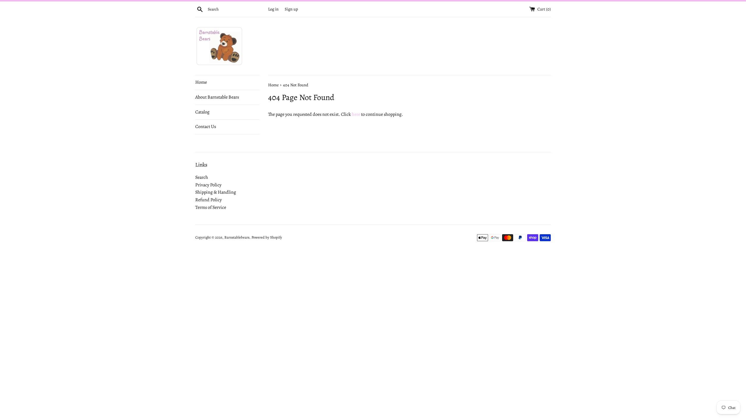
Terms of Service (210, 207)
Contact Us (205, 126)
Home (201, 82)
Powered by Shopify (266, 237)
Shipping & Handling (215, 192)
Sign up (291, 9)
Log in (273, 9)
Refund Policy (208, 200)
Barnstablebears (236, 237)
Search (201, 177)
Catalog (202, 112)
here (356, 114)
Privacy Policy (208, 185)
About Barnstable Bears (217, 97)
